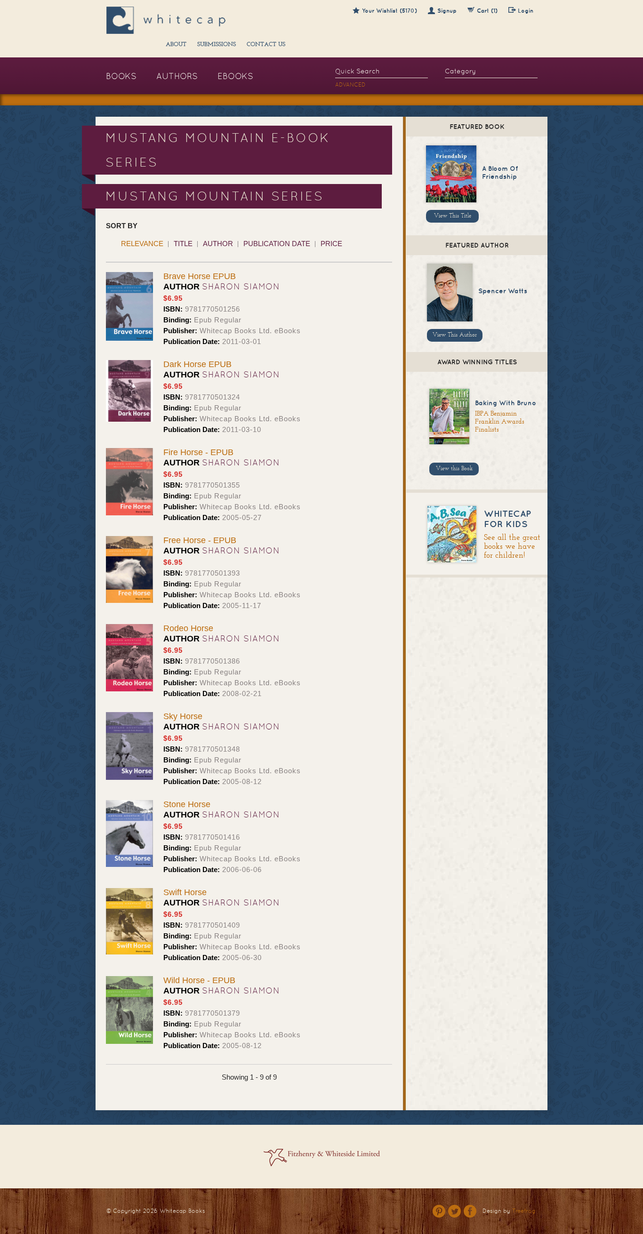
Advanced (350, 84)
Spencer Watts (502, 291)
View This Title (452, 216)
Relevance (142, 244)
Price (331, 244)
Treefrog (524, 1211)
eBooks (235, 76)
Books (121, 76)
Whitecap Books (182, 1211)
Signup (447, 11)
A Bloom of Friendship (500, 172)
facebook (470, 1211)
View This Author (455, 335)
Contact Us (266, 44)
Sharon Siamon (241, 286)
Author (218, 244)
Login (525, 11)
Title (183, 244)
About (176, 44)
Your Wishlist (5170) (389, 11)
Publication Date (276, 244)
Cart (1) (487, 11)
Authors (177, 76)
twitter (454, 1211)
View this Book (454, 469)
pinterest (439, 1211)
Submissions (216, 44)
